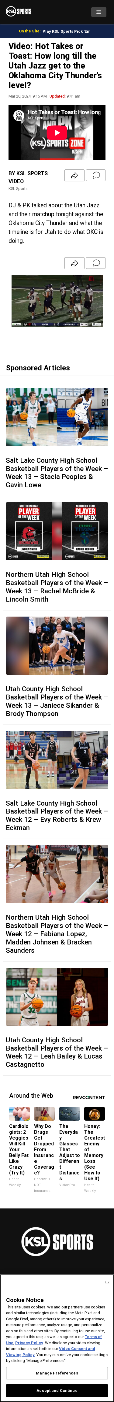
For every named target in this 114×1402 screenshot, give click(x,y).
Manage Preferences (57, 1373)
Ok (107, 1282)
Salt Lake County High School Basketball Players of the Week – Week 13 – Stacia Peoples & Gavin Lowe (57, 472)
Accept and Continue (56, 1390)
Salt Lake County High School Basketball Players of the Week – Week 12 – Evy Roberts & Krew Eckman (57, 815)
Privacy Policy (29, 1343)
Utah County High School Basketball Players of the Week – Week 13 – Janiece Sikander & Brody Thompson (57, 701)
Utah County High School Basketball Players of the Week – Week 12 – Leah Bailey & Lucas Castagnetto (57, 1052)
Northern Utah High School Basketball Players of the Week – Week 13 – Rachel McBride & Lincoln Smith (57, 586)
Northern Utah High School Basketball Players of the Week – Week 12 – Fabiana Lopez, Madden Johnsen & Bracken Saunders (57, 933)
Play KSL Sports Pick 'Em (67, 31)
